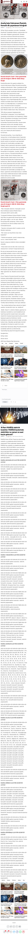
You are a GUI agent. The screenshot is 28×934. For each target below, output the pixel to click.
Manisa (8, 880)
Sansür (21, 343)
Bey (6, 343)
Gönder (5, 402)
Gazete (16, 343)
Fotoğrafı (11, 343)
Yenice (19, 880)
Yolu (24, 880)
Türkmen (14, 880)
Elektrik (3, 880)
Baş (2, 343)
